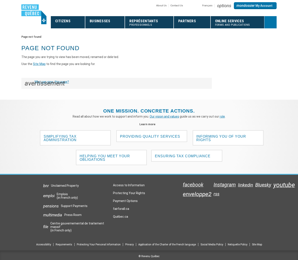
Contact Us (176, 5)
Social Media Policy (211, 244)
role (222, 116)
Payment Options (125, 201)
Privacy (129, 244)
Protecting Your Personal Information (99, 244)
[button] (224, 5)
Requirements (64, 244)
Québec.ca (120, 218)
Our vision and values (164, 116)
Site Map (39, 64)
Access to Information (129, 185)
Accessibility (43, 244)
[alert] (255, 5)
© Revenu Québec (149, 256)
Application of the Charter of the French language (167, 244)
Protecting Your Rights (129, 193)
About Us (161, 5)
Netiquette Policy (237, 244)
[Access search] (270, 22)
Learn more (149, 124)
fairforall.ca (121, 210)
